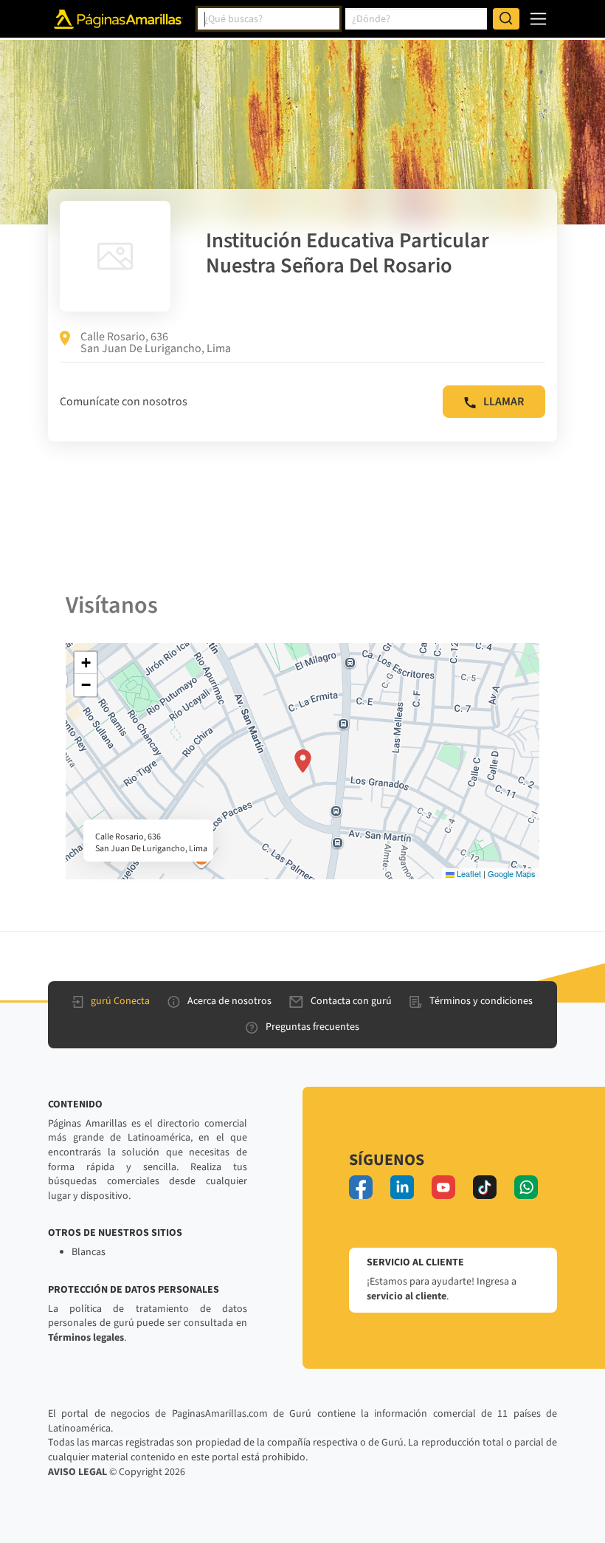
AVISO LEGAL (77, 1472)
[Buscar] (506, 19)
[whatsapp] (526, 1187)
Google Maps (512, 873)
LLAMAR (503, 402)
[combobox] (268, 19)
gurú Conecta (120, 1001)
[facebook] (361, 1187)
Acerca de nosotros (229, 1001)
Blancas (89, 1252)
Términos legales (86, 1337)
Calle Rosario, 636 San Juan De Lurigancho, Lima (155, 342)
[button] (302, 761)
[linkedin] (402, 1187)
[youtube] (443, 1187)
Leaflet (467, 873)
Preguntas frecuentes (312, 1027)
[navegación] (538, 19)
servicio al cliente (406, 1296)
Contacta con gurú (351, 1001)
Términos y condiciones (481, 1001)
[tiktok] (485, 1187)
